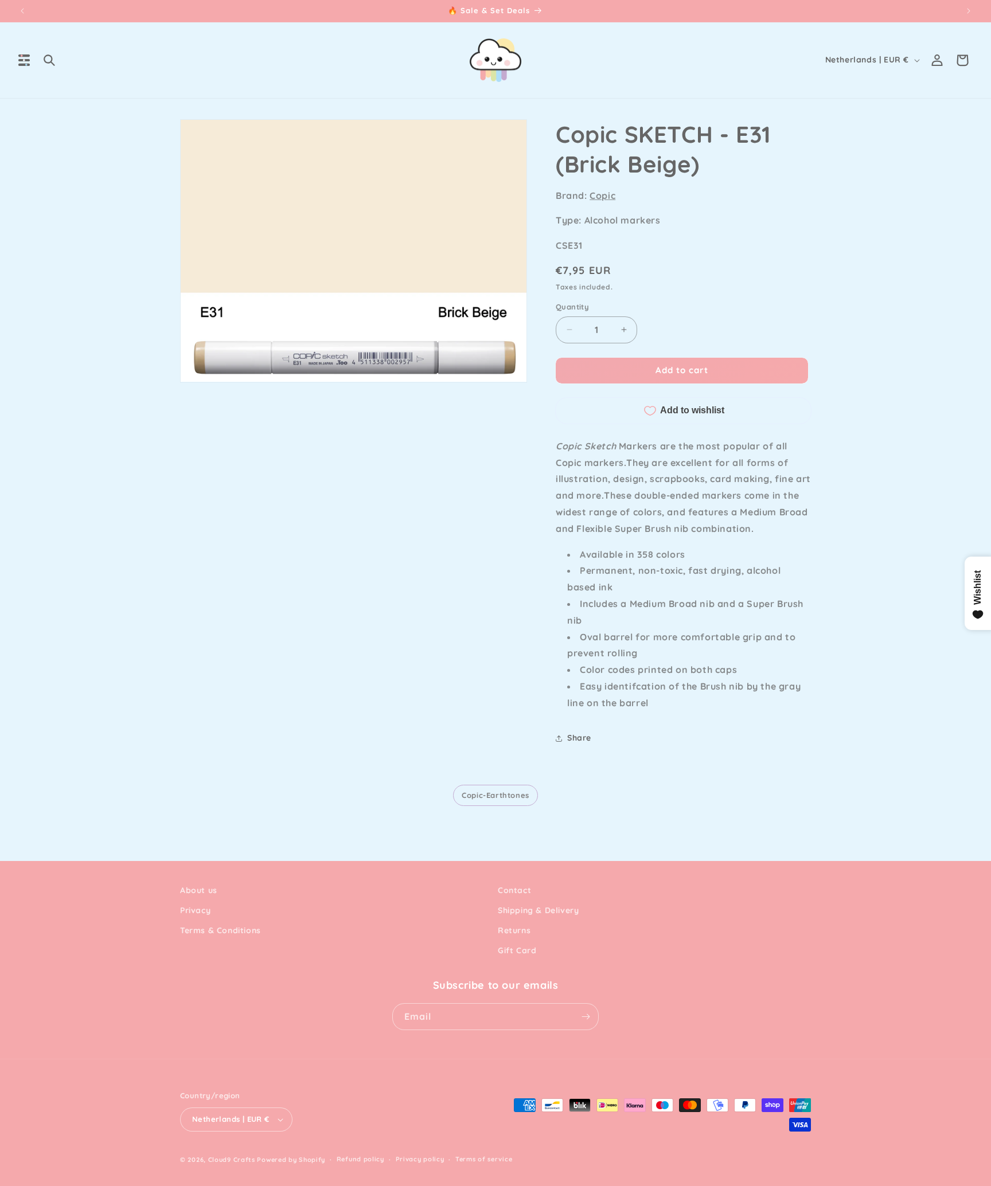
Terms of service (483, 1159)
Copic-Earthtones (495, 795)
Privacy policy (420, 1159)
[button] (24, 60)
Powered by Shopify (291, 1160)
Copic (602, 195)
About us (198, 890)
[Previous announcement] (22, 11)
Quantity (572, 306)
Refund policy (360, 1159)
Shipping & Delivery (538, 910)
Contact (514, 890)
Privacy (195, 910)
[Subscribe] (585, 1016)
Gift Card (517, 951)
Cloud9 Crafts (231, 1160)
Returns (514, 930)
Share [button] (579, 738)
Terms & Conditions (220, 930)
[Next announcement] (968, 11)
